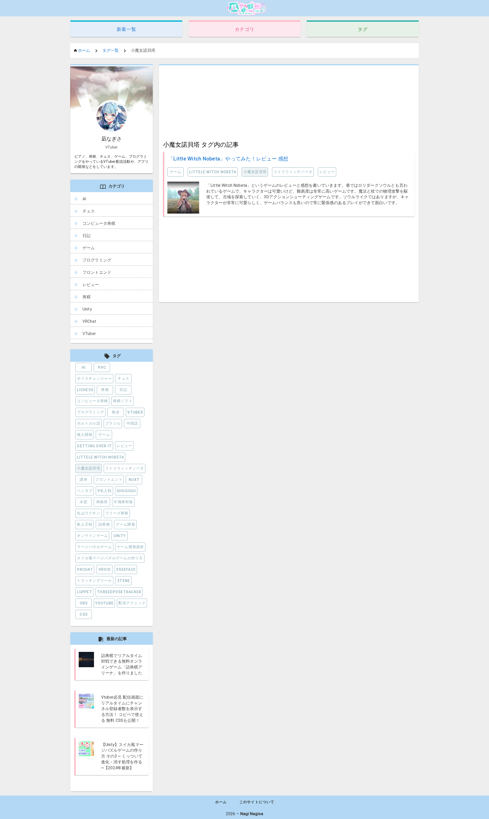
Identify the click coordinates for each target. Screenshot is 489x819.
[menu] (111, 262)
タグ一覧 (110, 50)
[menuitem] (111, 199)
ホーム (84, 50)
